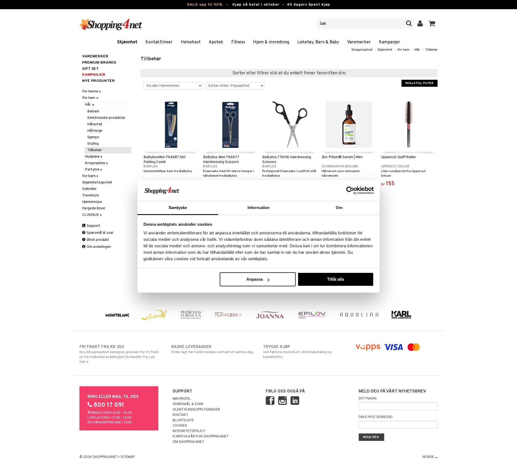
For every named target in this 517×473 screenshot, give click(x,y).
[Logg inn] (420, 24)
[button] (432, 24)
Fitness (238, 42)
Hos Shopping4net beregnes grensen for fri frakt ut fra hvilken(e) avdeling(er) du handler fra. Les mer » (119, 354)
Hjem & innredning (271, 42)
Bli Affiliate (183, 420)
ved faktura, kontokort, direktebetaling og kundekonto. (297, 352)
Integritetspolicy (189, 431)
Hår (417, 50)
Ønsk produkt (97, 240)
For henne (90, 91)
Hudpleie (92, 156)
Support (93, 226)
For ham (403, 50)
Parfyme (92, 169)
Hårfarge (94, 130)
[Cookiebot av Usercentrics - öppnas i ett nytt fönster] (350, 190)
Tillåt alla (335, 279)
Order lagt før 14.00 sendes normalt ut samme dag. (212, 349)
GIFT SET (90, 69)
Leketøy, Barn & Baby (318, 42)
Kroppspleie (95, 163)
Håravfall (94, 124)
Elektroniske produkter (106, 118)
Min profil (182, 399)
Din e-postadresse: (376, 417)
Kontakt (180, 415)
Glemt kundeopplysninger (196, 410)
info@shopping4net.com (109, 422)
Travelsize (90, 195)
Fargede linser (94, 208)
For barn (89, 176)
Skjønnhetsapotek (97, 182)
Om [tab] (339, 207)
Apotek (216, 42)
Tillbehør (431, 50)
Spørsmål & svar (99, 233)
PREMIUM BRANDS (99, 62)
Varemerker (359, 42)
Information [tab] (258, 207)
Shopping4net (361, 50)
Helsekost (191, 42)
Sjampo (93, 137)
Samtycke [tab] (178, 207)
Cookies (180, 426)
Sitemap (128, 457)
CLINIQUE (91, 215)
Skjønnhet (127, 42)
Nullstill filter (420, 83)
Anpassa (254, 279)
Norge (428, 457)
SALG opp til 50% (204, 4)
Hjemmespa (92, 202)
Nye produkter (98, 81)
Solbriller (89, 189)
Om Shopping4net (188, 442)
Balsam (93, 111)
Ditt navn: (368, 399)
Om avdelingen (98, 247)
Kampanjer (389, 42)
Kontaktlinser (159, 42)
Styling (93, 143)
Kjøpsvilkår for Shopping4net (201, 436)
